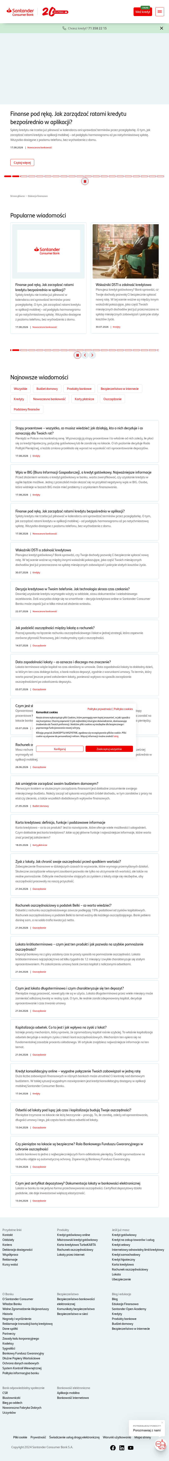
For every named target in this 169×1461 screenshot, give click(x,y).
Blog (115, 1298)
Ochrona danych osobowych (20, 1363)
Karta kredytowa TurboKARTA (76, 1244)
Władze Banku (12, 1303)
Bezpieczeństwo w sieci (72, 1313)
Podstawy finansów (27, 409)
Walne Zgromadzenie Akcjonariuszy (25, 1308)
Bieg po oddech (12, 1402)
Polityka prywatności (100, 709)
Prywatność (38, 1437)
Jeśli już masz (120, 1229)
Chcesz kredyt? (87, 28)
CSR (5, 1392)
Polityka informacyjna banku (20, 1372)
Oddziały (8, 1239)
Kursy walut (10, 1264)
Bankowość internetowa (73, 1397)
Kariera (7, 1244)
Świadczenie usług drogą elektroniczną (74, 1437)
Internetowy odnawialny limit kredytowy (138, 1249)
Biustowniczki (11, 1397)
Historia (7, 1313)
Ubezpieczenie (121, 1279)
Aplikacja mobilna (68, 1392)
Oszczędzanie (112, 398)
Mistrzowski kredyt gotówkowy (77, 1239)
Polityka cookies (123, 709)
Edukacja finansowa (38, 196)
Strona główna (17, 196)
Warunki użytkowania (117, 1437)
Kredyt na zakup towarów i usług (133, 1239)
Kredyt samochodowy (126, 1254)
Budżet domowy (47, 388)
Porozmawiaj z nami (147, 1430)
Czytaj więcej (22, 162)
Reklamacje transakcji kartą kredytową (27, 1323)
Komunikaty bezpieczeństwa (76, 1308)
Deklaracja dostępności (17, 1249)
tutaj (116, 736)
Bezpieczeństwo (68, 1293)
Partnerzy (8, 1333)
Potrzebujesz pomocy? (147, 1426)
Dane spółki (10, 1328)
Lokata (116, 1274)
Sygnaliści (8, 1348)
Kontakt (7, 1234)
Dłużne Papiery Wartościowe (21, 1358)
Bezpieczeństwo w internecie (120, 388)
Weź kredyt (142, 11)
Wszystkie (20, 388)
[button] (161, 28)
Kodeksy (8, 1343)
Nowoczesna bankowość (49, 398)
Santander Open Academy (129, 1308)
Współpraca (10, 1254)
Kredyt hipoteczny (123, 1259)
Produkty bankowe (79, 388)
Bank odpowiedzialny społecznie (23, 1387)
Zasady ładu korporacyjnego (20, 1338)
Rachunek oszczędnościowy (75, 1249)
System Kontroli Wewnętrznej (21, 1368)
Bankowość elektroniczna (73, 1387)
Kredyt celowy (121, 1244)
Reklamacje (10, 1259)
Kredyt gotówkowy (124, 1234)
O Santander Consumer (17, 1298)
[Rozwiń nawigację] (159, 11)
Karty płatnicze (84, 398)
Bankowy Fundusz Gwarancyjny (23, 1353)
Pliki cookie (20, 1437)
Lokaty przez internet (70, 1254)
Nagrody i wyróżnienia (16, 1318)
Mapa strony (142, 1437)
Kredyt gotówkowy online (73, 1234)
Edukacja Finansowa (125, 1303)
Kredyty (19, 398)
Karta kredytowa (123, 1264)
